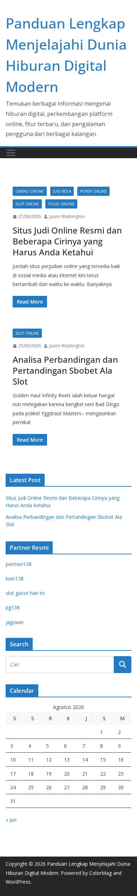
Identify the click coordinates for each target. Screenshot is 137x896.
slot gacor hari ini (25, 593)
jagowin (15, 622)
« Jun (11, 819)
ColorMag (100, 873)
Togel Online (61, 203)
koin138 (15, 578)
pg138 (13, 607)
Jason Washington (67, 216)
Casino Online (29, 191)
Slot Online (27, 203)
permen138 (19, 564)
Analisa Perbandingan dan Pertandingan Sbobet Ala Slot (65, 370)
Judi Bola (62, 191)
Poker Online (93, 191)
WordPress (18, 881)
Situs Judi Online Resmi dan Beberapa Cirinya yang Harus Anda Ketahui (67, 241)
